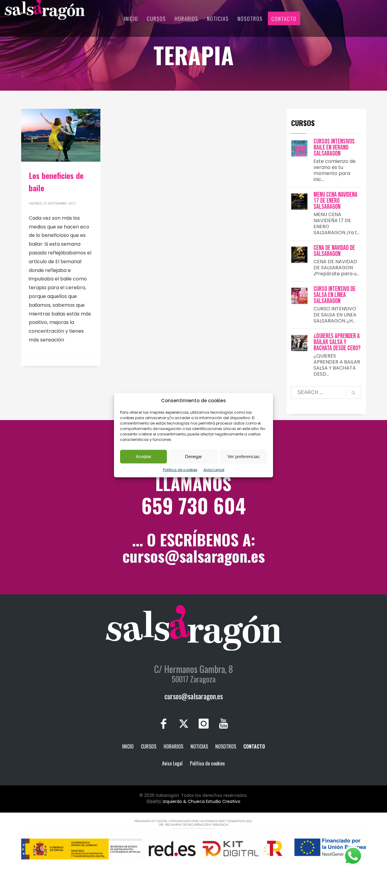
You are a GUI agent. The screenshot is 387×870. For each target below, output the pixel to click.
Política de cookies (180, 469)
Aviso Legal (213, 469)
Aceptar (143, 456)
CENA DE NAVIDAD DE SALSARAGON (334, 251)
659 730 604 (193, 505)
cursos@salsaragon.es (193, 555)
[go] (353, 392)
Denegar (193, 456)
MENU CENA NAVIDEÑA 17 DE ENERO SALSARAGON (335, 201)
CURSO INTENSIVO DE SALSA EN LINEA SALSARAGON (335, 295)
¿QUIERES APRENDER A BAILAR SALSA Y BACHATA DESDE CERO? (337, 342)
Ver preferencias (243, 456)
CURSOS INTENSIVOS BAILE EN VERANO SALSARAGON (334, 147)
